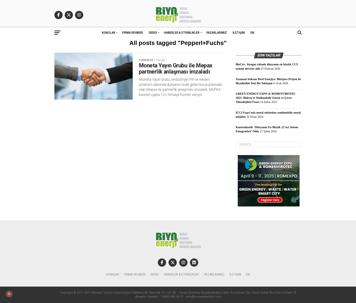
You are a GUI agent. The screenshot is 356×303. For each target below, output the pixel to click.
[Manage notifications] (9, 294)
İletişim (239, 32)
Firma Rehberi (132, 32)
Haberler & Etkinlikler (181, 32)
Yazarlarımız (216, 32)
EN (252, 32)
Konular (108, 32)
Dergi (153, 32)
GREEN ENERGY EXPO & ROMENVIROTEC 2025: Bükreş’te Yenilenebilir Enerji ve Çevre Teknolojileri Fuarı (266, 98)
